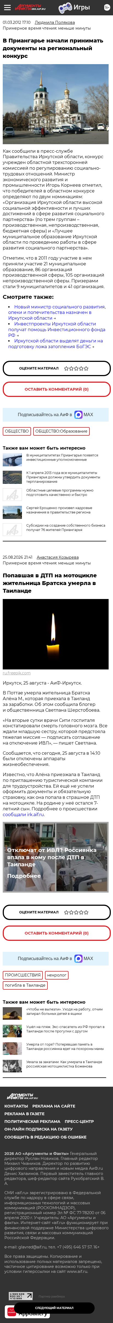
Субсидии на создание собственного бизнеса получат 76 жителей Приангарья (65, 527)
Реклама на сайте (53, 1106)
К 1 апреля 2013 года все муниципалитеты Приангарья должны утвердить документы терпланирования (63, 477)
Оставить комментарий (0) (57, 389)
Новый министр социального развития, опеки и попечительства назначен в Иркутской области (57, 312)
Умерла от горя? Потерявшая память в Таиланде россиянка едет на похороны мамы (65, 1046)
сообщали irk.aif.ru (23, 814)
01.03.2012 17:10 (16, 22)
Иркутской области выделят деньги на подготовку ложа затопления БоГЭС (55, 343)
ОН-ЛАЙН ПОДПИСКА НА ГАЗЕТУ (38, 1129)
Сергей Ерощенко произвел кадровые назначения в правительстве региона (59, 510)
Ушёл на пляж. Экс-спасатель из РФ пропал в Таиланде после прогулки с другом (65, 1029)
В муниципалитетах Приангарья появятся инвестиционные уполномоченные (62, 457)
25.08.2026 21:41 (17, 557)
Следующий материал (54, 1308)
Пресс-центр (79, 1121)
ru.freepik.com (17, 673)
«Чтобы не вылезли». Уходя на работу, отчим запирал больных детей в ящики (64, 1011)
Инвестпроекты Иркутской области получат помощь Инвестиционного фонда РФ (56, 329)
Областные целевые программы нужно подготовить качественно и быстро (60, 492)
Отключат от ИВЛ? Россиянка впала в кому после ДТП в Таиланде (52, 857)
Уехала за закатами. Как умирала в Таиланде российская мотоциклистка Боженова (64, 1064)
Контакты (16, 1106)
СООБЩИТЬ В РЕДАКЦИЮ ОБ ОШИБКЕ (45, 1137)
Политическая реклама (32, 1121)
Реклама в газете (24, 1113)
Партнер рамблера (52, 1296)
